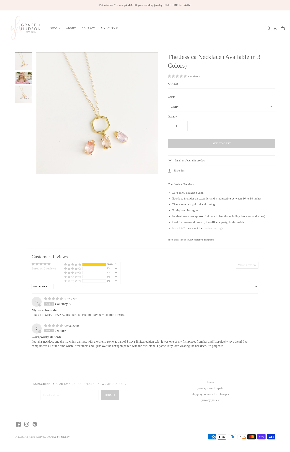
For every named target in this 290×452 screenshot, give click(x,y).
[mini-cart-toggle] (283, 28)
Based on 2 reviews (44, 268)
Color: (171, 96)
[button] (178, 76)
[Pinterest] (35, 424)
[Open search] (269, 28)
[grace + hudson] (24, 28)
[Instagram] (26, 424)
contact (88, 28)
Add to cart (221, 143)
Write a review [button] (247, 265)
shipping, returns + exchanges (210, 394)
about (71, 28)
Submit (110, 395)
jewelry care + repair (210, 388)
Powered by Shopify (58, 436)
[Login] (275, 28)
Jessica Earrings (213, 228)
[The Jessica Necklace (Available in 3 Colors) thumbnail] (23, 61)
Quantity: (173, 116)
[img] (54, 299)
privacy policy (210, 400)
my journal (110, 28)
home (210, 382)
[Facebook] (18, 424)
